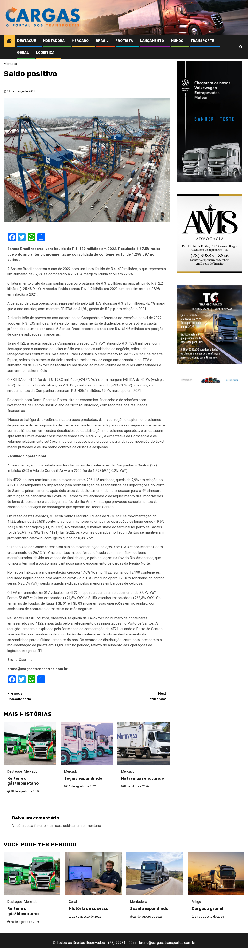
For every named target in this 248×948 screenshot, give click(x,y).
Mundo (177, 41)
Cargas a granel (207, 908)
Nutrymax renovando (142, 778)
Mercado (80, 41)
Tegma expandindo (83, 778)
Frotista (124, 41)
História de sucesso (88, 908)
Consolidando (19, 696)
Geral (23, 53)
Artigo (196, 902)
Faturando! (156, 696)
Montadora (54, 41)
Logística (45, 53)
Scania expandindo (149, 908)
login (50, 825)
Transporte (202, 41)
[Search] (241, 46)
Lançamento (152, 41)
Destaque (26, 41)
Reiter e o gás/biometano (23, 781)
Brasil (102, 41)
